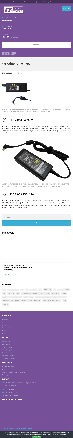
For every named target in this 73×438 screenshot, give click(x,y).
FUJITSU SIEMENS (16, 109)
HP (20, 297)
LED (32, 297)
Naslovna (5, 320)
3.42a (22, 290)
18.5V (40, 290)
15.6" (35, 290)
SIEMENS (35, 112)
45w (63, 290)
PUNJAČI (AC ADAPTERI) (30, 109)
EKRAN (5, 297)
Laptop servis (6, 344)
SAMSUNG (51, 300)
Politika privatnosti (8, 366)
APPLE (42, 293)
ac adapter (56, 109)
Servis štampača (7, 350)
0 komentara (45, 112)
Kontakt (4, 333)
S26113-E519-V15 (24, 186)
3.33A (17, 290)
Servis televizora (7, 353)
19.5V (45, 290)
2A (8, 290)
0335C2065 (44, 184)
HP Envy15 (26, 297)
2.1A (4, 290)
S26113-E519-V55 (36, 186)
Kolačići (4, 331)
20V (42, 109)
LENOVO (38, 297)
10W (31, 290)
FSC (4, 112)
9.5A (26, 290)
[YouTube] (11, 54)
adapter (35, 293)
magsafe (63, 297)
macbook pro (55, 297)
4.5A (46, 109)
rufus (44, 300)
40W (59, 290)
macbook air (45, 297)
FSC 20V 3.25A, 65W (21, 194)
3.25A (54, 184)
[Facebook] (4, 54)
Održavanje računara (8, 356)
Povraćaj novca (7, 375)
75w (4, 293)
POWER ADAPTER (27, 300)
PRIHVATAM (36, 436)
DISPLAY (64, 293)
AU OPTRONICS (56, 293)
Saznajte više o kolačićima (59, 434)
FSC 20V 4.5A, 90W (21, 120)
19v (50, 290)
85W (9, 293)
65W (59, 184)
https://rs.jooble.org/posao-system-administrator (17, 428)
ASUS (48, 293)
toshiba (5, 304)
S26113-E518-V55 (25, 112)
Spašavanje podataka (8, 358)
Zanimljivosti (6, 328)
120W (13, 293)
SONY (64, 300)
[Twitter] (7, 54)
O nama (4, 322)
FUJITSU (9, 112)
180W (18, 293)
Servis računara (7, 347)
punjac (16, 112)
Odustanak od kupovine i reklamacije (13, 372)
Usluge (4, 325)
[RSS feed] (14, 54)
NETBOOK (17, 300)
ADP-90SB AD (66, 109)
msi (12, 300)
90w (50, 109)
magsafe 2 (6, 300)
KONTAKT (36, 45)
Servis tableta (6, 342)
